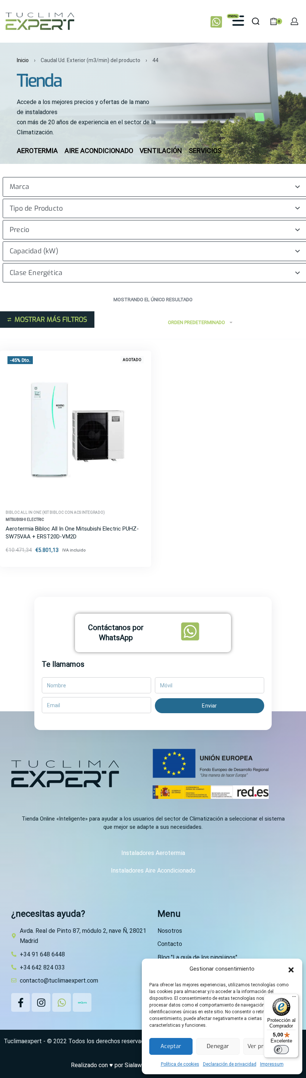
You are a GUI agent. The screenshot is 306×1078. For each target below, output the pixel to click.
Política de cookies (180, 1064)
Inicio (23, 60)
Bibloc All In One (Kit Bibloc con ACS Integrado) (55, 512)
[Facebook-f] (20, 1002)
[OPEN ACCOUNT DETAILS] (294, 21)
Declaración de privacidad (229, 1064)
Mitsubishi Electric (25, 520)
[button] (291, 969)
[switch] (281, 1049)
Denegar (218, 1046)
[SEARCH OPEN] (256, 21)
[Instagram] (41, 1002)
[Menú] (294, 998)
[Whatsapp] (61, 1002)
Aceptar (170, 1046)
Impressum (272, 1064)
